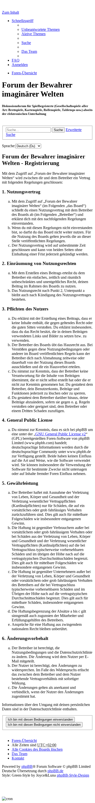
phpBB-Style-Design (73, 775)
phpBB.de (55, 771)
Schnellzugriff (22, 21)
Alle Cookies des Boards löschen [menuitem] (37, 749)
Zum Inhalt (10, 12)
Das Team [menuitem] (29, 51)
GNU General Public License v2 (60, 434)
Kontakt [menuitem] (18, 758)
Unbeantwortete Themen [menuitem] (40, 29)
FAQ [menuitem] (15, 60)
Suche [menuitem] (26, 43)
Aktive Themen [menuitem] (33, 34)
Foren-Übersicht (24, 740)
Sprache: (8, 146)
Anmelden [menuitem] (20, 65)
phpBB (27, 766)
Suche (58, 130)
